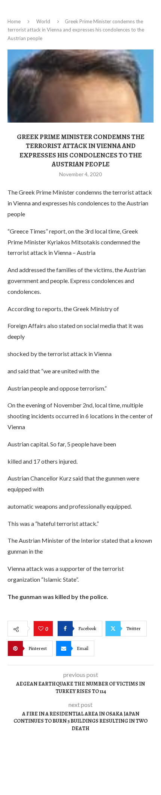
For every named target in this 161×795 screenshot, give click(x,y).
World (43, 21)
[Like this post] (41, 629)
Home (14, 21)
